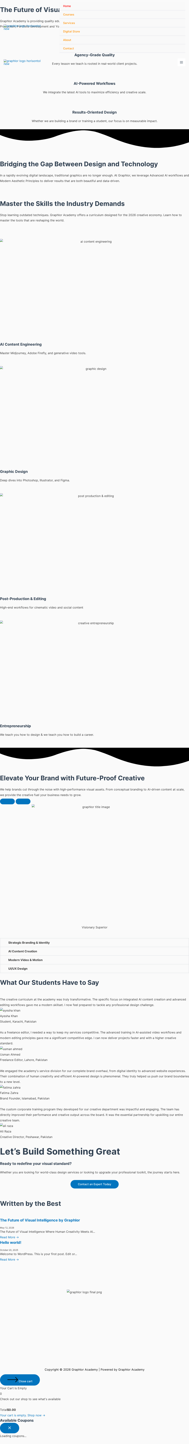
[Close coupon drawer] (9, 1428)
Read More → (9, 1237)
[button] (94, 942)
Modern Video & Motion (25, 960)
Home (67, 6)
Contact (68, 48)
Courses (68, 14)
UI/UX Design (18, 968)
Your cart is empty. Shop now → (22, 1415)
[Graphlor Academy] (22, 27)
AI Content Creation (22, 951)
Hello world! (10, 1242)
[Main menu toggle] (181, 62)
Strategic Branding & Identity (29, 942)
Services (69, 23)
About (67, 40)
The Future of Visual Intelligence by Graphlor (40, 1220)
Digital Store (71, 31)
